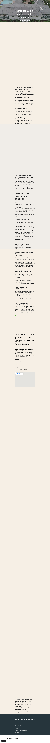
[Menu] (47, 3)
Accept (3, 740)
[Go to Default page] (24, 725)
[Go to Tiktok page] (21, 725)
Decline (9, 740)
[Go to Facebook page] (15, 725)
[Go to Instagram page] (18, 725)
